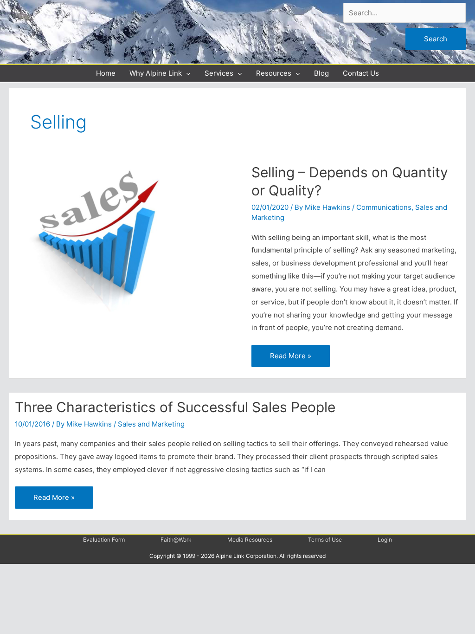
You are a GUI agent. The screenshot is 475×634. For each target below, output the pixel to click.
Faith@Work (176, 539)
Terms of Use (325, 539)
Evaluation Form (104, 539)
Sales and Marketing (151, 424)
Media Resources (249, 539)
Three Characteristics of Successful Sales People (175, 407)
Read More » (290, 352)
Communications (383, 207)
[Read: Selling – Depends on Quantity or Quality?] (101, 238)
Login (385, 539)
